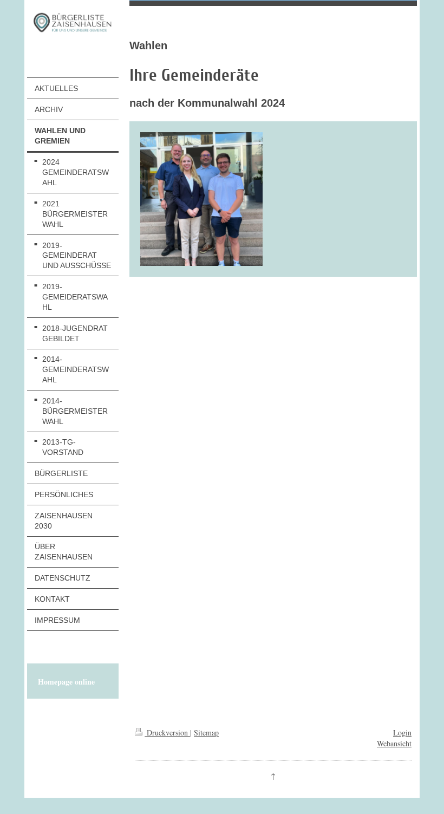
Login (402, 732)
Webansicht (394, 743)
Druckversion (167, 732)
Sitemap (206, 732)
